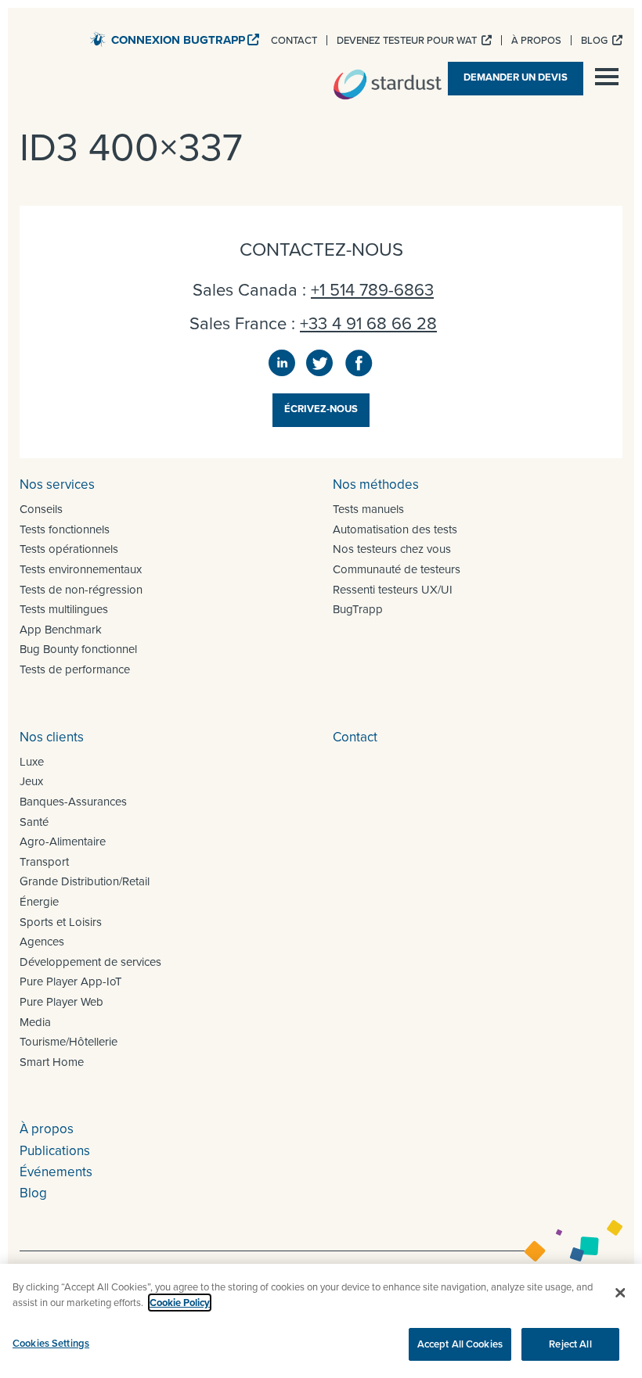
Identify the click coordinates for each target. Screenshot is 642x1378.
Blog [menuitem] (595, 40)
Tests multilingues (64, 609)
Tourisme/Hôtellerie (68, 1041)
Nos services (57, 484)
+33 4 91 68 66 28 (368, 323)
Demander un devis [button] (515, 77)
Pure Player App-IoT (71, 981)
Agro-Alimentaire (63, 841)
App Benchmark (61, 629)
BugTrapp (358, 609)
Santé (34, 822)
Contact (355, 737)
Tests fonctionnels (65, 529)
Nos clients (52, 737)
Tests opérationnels (69, 549)
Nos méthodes (376, 484)
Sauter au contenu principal (544, 19)
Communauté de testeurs (396, 569)
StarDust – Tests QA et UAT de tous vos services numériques (387, 84)
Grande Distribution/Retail (85, 881)
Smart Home (52, 1062)
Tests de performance (75, 669)
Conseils (41, 509)
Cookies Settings (51, 1343)
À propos (47, 1129)
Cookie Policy (180, 1302)
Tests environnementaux (81, 569)
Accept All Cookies (460, 1344)
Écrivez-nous (321, 408)
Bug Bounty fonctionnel (78, 649)
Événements (56, 1172)
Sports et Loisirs (61, 922)
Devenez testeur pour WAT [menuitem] (408, 40)
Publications (55, 1151)
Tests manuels (368, 509)
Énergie (39, 901)
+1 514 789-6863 (372, 290)
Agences (42, 941)
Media (35, 1022)
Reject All (570, 1344)
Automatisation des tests (395, 529)
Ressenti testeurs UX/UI (393, 589)
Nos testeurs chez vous (392, 549)
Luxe (32, 761)
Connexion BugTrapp (178, 39)
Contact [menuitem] (294, 40)
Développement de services (90, 962)
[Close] (620, 1293)
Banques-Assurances (73, 801)
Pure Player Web (61, 1001)
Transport (44, 861)
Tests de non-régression (81, 589)
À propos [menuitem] (536, 40)
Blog (33, 1193)
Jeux (31, 781)
